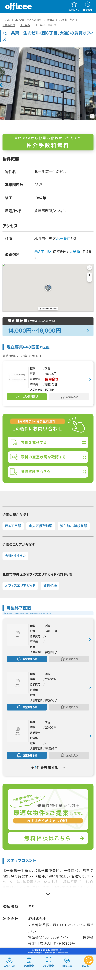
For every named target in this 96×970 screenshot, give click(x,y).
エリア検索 (10, 965)
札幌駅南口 (8, 25)
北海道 (50, 19)
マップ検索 (48, 965)
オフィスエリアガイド (20, 586)
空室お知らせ (30, 659)
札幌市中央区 (66, 19)
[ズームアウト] (89, 279)
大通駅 (74, 251)
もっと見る (48, 892)
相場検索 (67, 965)
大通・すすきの (15, 556)
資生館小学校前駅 (73, 526)
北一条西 (25, 25)
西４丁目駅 (13, 526)
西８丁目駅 (43, 251)
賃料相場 (50, 586)
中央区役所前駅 (40, 526)
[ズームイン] (89, 274)
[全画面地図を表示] (89, 267)
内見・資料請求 (30, 396)
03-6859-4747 (56, 937)
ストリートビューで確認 (49, 308)
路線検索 (29, 965)
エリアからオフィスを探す (28, 19)
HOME (6, 19)
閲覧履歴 (87, 10)
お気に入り (74, 9)
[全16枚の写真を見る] (92, 116)
